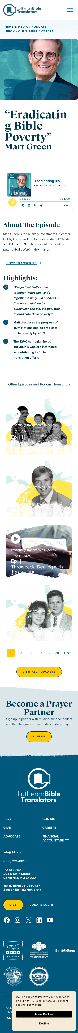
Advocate (11, 836)
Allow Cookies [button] (44, 1014)
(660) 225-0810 (15, 861)
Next (67, 653)
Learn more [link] (34, 1005)
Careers (49, 827)
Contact (49, 819)
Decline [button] (44, 1023)
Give (7, 827)
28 (57, 653)
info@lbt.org (12, 852)
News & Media (16, 27)
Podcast (39, 27)
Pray (7, 819)
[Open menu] (70, 10)
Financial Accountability (55, 838)
